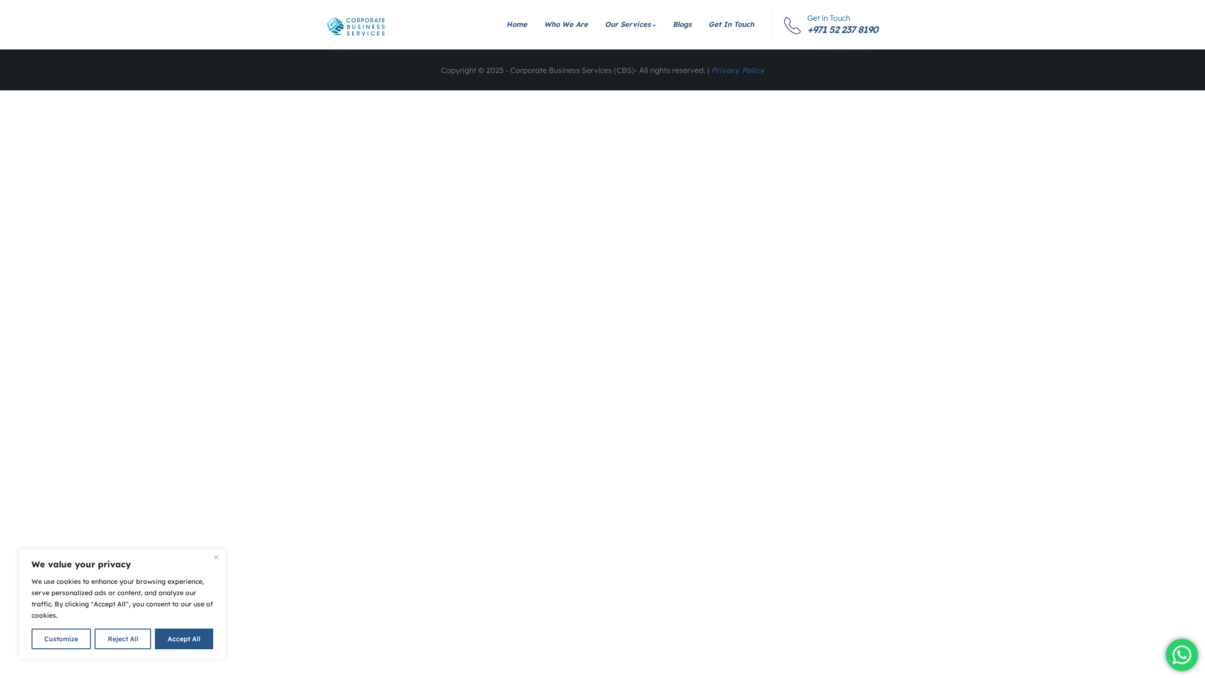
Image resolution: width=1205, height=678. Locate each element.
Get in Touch (731, 24)
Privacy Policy (737, 70)
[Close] (216, 557)
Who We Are (566, 24)
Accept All (184, 639)
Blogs (682, 24)
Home (516, 24)
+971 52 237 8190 (842, 29)
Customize (61, 639)
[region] (122, 604)
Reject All (123, 639)
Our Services (628, 24)
